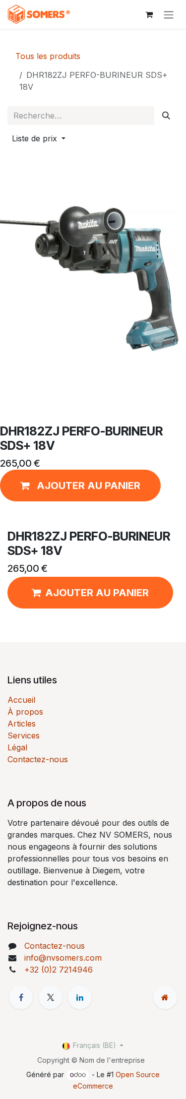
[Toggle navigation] (169, 14)
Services (23, 735)
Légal (17, 747)
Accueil (21, 700)
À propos (25, 712)
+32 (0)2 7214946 (58, 970)
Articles (21, 724)
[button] (38, 138)
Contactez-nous (37, 759)
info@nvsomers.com (63, 958)
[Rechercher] (166, 115)
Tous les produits (47, 56)
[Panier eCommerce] (149, 14)
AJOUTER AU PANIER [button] (97, 593)
